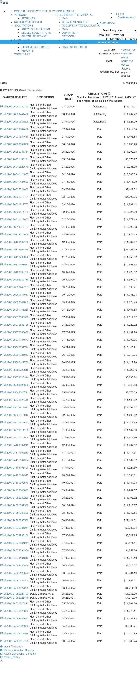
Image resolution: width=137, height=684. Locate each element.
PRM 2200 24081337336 (14, 512)
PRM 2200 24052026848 (14, 597)
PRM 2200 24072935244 (14, 527)
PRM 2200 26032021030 (14, 189)
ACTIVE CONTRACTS (34, 43)
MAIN (65, 18)
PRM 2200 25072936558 (14, 317)
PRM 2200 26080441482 (14, 114)
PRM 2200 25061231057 (14, 354)
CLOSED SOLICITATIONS (36, 32)
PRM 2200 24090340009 (14, 490)
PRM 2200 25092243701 (14, 287)
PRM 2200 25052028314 (14, 377)
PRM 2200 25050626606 (14, 385)
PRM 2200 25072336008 (14, 332)
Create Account (126, 17)
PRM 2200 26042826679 (14, 166)
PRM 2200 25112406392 (14, 257)
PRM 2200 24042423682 (14, 618)
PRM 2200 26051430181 (14, 159)
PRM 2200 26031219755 (14, 204)
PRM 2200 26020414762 (14, 211)
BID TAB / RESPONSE (34, 36)
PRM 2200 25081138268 (14, 309)
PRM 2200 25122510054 (14, 234)
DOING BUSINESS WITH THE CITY (34, 11)
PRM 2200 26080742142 (14, 106)
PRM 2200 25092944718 (14, 279)
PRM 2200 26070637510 (14, 136)
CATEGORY (68, 36)
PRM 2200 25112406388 (14, 249)
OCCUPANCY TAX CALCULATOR (81, 25)
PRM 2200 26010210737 (14, 227)
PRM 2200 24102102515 (14, 475)
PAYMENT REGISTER (74, 47)
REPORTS (27, 50)
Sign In (120, 13)
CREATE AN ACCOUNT (75, 22)
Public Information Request (18, 650)
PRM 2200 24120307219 (14, 445)
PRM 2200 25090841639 (14, 302)
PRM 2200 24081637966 (14, 505)
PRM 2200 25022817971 (14, 407)
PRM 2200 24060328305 (14, 580)
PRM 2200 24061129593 (14, 573)
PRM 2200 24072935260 (14, 535)
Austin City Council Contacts (19, 653)
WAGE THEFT (22, 54)
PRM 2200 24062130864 (14, 565)
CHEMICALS (127, 53)
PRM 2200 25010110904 (14, 437)
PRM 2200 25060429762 (14, 362)
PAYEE (66, 40)
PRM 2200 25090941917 (14, 294)
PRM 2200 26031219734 (14, 196)
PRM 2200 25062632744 (14, 347)
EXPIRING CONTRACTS (35, 47)
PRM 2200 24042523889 (14, 611)
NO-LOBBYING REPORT (28, 22)
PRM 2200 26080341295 (14, 121)
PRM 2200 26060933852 (14, 144)
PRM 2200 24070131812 (14, 558)
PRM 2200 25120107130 (14, 242)
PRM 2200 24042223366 (14, 626)
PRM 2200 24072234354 (14, 550)
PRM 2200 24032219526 (14, 633)
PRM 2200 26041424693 (14, 181)
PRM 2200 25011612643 (14, 422)
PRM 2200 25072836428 (14, 324)
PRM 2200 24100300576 (14, 482)
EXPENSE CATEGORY (75, 43)
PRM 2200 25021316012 (14, 415)
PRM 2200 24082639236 (14, 497)
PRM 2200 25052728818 (14, 369)
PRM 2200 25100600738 (14, 272)
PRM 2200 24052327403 (14, 593)
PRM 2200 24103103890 (14, 467)
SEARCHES (28, 18)
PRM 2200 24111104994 (14, 460)
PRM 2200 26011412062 (14, 219)
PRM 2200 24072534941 (14, 542)
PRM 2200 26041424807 (14, 174)
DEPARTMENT (70, 32)
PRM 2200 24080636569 (14, 520)
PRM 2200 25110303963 (14, 264)
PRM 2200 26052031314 (14, 151)
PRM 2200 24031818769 (14, 641)
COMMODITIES (128, 49)
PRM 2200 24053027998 (14, 588)
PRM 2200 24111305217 (14, 452)
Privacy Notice (11, 657)
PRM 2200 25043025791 (14, 392)
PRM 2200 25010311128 (14, 430)
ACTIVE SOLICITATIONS (35, 29)
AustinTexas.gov (13, 646)
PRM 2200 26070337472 (14, 129)
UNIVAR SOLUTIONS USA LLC (127, 61)
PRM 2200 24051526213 (14, 603)
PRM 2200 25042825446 (14, 400)
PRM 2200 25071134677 (14, 339)
